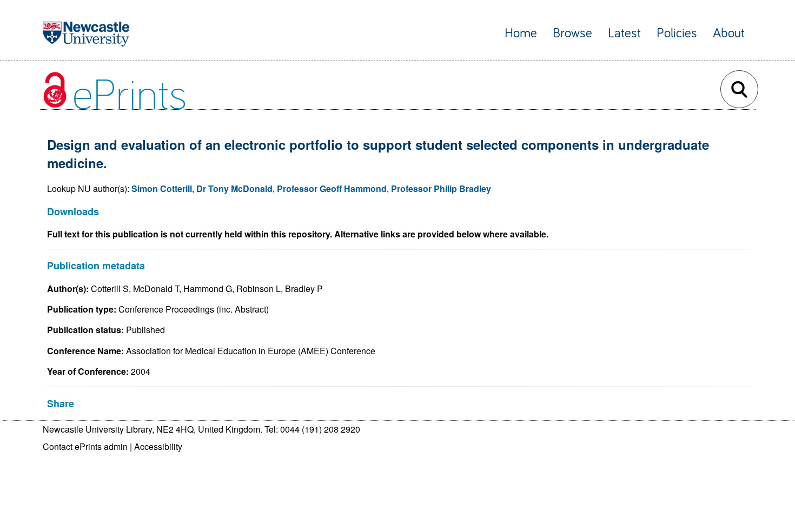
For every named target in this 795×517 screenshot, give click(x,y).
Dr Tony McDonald (234, 188)
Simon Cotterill (161, 188)
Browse (572, 33)
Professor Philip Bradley (441, 188)
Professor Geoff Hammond (332, 188)
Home (521, 33)
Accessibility (158, 446)
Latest (624, 33)
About (729, 33)
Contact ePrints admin (85, 446)
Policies (677, 33)
